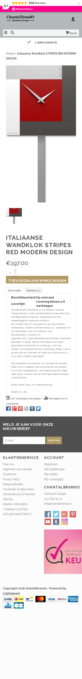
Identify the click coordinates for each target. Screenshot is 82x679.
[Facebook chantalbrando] (48, 514)
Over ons (8, 464)
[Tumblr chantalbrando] (56, 522)
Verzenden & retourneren (18, 489)
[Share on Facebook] (8, 408)
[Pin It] (20, 408)
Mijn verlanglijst (53, 479)
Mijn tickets (51, 474)
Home (10, 53)
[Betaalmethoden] (8, 598)
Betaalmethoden (13, 484)
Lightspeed (11, 593)
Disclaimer (9, 474)
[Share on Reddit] (26, 408)
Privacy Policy (11, 479)
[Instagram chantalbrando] (64, 522)
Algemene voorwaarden (17, 469)
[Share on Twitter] (38, 408)
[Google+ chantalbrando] (64, 514)
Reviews (33, 290)
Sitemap (8, 499)
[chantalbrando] (22, 20)
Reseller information (15, 504)
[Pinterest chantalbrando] (73, 514)
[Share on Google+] (14, 408)
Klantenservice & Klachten (19, 494)
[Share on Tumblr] (32, 408)
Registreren (51, 464)
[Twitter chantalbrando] (56, 514)
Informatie (14, 290)
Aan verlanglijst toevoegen (26, 398)
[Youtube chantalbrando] (48, 522)
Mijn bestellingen (54, 469)
